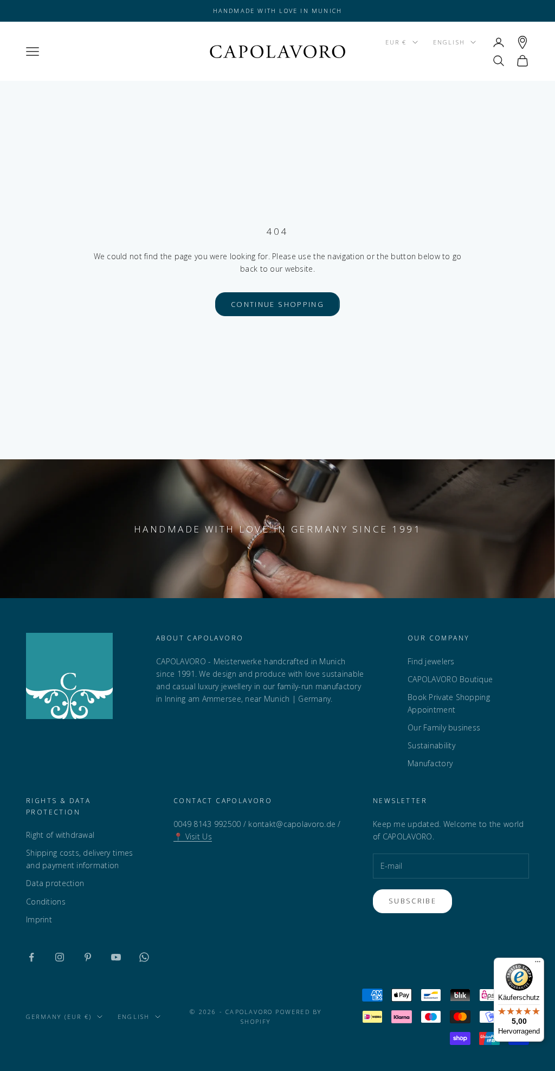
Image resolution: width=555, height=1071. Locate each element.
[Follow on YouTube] (116, 957)
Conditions (46, 901)
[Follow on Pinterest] (87, 957)
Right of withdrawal (60, 835)
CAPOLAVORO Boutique (450, 679)
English (449, 42)
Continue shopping (277, 304)
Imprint (39, 919)
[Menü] (537, 964)
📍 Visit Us (192, 836)
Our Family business (444, 727)
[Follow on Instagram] (59, 957)
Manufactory (430, 763)
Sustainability (431, 745)
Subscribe (412, 901)
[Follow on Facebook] (31, 957)
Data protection (55, 883)
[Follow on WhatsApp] (144, 957)
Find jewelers (431, 661)
